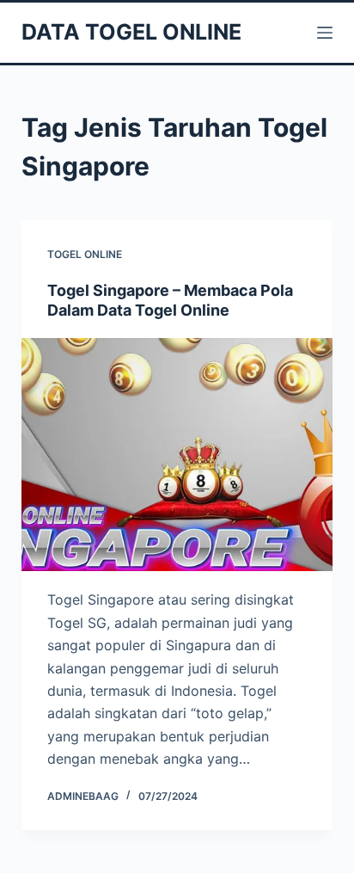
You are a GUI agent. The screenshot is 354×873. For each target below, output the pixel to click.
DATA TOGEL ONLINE (131, 32)
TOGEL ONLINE (84, 254)
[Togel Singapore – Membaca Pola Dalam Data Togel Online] (177, 455)
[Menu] (325, 32)
